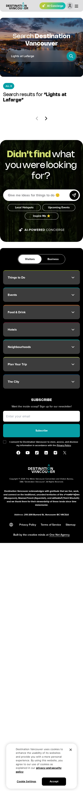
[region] (41, 766)
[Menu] (76, 6)
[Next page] (46, 118)
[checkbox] (4, 441)
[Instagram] (55, 452)
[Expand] (73, 277)
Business (53, 259)
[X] (64, 452)
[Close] (70, 749)
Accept (54, 781)
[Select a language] (11, 524)
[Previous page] (37, 118)
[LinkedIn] (46, 452)
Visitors (30, 259)
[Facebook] (18, 452)
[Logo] (17, 6)
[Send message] (74, 195)
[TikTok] (37, 452)
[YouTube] (27, 452)
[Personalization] (69, 5)
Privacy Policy (64, 445)
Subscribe (42, 430)
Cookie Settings (26, 781)
